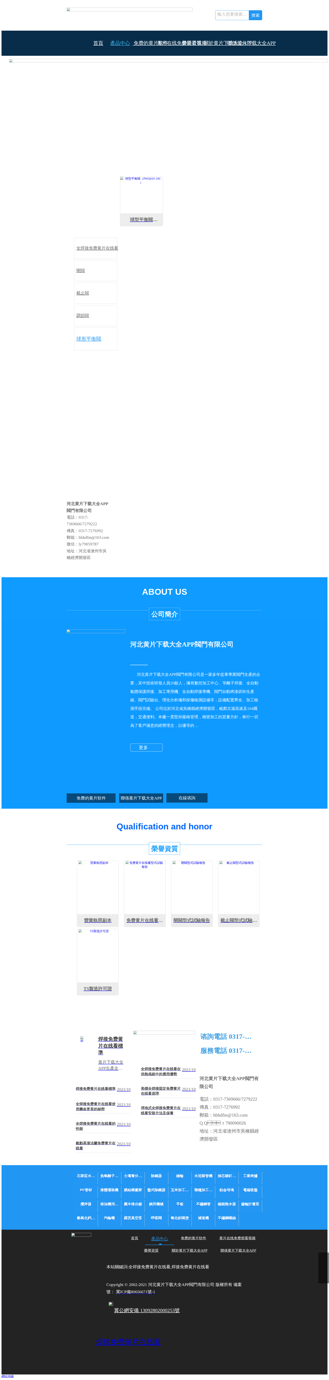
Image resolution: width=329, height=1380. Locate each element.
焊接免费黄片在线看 (128, 1342)
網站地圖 (8, 1376)
